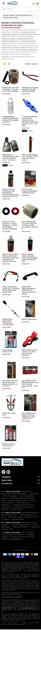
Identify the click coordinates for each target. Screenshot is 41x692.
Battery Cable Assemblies (17, 500)
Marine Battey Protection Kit (7, 351)
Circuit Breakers (17, 509)
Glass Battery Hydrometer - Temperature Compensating (7, 322)
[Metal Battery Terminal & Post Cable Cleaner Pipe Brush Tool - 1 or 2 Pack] (11, 144)
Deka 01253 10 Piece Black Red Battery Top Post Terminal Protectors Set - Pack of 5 (30, 384)
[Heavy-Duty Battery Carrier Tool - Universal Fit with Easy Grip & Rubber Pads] (11, 276)
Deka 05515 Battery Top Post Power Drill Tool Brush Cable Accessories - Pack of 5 (30, 225)
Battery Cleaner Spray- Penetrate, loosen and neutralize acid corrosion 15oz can (30, 257)
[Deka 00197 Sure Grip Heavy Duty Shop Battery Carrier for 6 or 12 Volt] (11, 370)
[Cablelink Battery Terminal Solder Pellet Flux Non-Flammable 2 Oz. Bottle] (11, 106)
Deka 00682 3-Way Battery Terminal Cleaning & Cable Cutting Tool (29, 416)
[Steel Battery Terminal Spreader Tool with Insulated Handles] (30, 77)
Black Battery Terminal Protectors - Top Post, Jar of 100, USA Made (10, 89)
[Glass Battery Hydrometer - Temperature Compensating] (11, 309)
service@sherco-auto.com (28, 608)
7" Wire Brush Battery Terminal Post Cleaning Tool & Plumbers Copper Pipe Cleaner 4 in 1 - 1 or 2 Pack (30, 121)
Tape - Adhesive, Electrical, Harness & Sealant (18, 533)
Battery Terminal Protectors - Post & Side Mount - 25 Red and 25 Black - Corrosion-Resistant (9, 225)
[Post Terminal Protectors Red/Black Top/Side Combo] (30, 179)
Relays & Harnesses (20, 527)
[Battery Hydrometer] (30, 309)
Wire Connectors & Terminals (22, 537)
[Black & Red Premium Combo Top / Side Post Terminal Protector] (30, 339)
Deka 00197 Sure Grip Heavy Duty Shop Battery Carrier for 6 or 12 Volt (10, 383)
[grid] (4, 64)
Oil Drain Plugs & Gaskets (20, 525)
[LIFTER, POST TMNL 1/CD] (11, 403)
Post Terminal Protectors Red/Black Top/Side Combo (29, 191)
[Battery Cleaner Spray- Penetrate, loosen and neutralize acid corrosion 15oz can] (30, 244)
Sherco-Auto (23, 550)
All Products (26, 491)
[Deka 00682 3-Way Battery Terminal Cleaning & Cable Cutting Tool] (30, 403)
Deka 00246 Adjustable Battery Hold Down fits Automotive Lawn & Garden (29, 290)
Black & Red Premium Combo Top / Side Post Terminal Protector (30, 352)
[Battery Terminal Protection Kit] (11, 433)
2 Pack (30, 131)
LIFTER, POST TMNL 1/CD (8, 414)
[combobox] (20, 9)
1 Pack (24, 131)
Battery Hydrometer (29, 319)
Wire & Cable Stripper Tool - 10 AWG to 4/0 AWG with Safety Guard (30, 157)
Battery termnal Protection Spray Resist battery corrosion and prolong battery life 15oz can (10, 192)
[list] (9, 64)
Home (6, 15)
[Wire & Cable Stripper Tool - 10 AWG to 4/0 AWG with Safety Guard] (30, 144)
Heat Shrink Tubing (15, 517)
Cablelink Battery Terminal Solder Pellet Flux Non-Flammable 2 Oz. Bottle (10, 119)
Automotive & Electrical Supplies (14, 494)
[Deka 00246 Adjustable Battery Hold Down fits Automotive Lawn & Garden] (30, 276)
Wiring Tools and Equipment (12, 539)
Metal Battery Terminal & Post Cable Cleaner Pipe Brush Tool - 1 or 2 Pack (10, 157)
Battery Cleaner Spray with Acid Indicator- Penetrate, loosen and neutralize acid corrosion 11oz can (10, 257)
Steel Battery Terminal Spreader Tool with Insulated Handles (30, 89)
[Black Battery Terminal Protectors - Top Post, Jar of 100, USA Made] (11, 77)
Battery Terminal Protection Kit (8, 445)
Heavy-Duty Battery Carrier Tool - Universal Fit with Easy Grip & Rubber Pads (10, 289)
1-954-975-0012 (6, 608)
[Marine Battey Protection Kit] (11, 339)
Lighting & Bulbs (18, 519)
